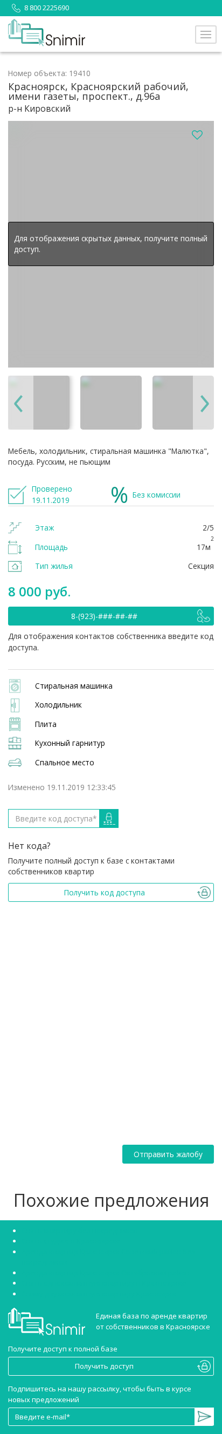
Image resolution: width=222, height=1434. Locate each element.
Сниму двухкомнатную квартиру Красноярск (99, 1294)
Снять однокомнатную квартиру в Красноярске (104, 1283)
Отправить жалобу (168, 1154)
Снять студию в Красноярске (71, 1241)
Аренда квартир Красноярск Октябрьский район (106, 1272)
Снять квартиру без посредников (80, 1230)
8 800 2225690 (46, 7)
